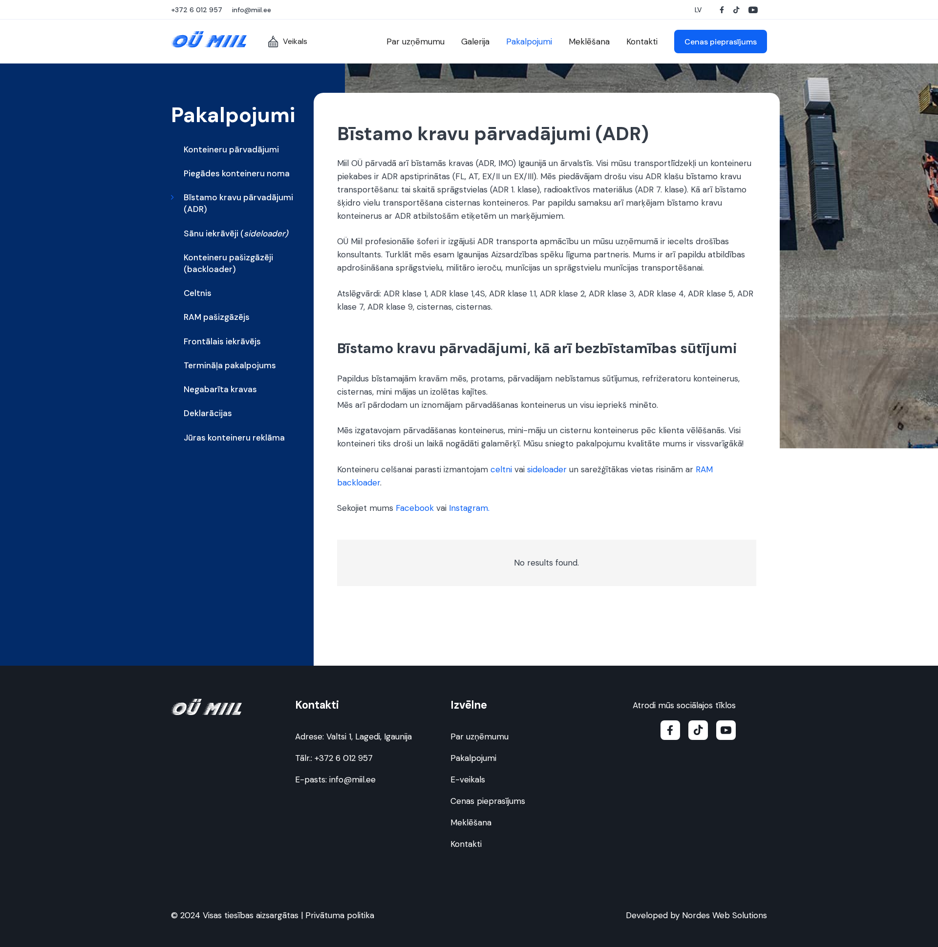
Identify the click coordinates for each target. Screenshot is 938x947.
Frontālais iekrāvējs (222, 341)
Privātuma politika (339, 915)
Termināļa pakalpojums (230, 365)
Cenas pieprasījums (487, 801)
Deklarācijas (208, 413)
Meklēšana (470, 822)
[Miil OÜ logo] (209, 39)
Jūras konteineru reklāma (234, 437)
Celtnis (198, 293)
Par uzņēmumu (479, 736)
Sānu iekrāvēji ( (236, 233)
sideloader (547, 469)
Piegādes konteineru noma (237, 173)
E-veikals (467, 779)
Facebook (415, 508)
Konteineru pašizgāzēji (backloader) (228, 263)
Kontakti (466, 844)
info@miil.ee (352, 779)
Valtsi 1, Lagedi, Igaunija (369, 736)
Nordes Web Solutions (724, 915)
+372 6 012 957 (344, 758)
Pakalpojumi (473, 758)
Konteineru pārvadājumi (231, 149)
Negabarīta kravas (220, 389)
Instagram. (469, 508)
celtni (501, 469)
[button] (699, 10)
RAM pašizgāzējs (217, 317)
